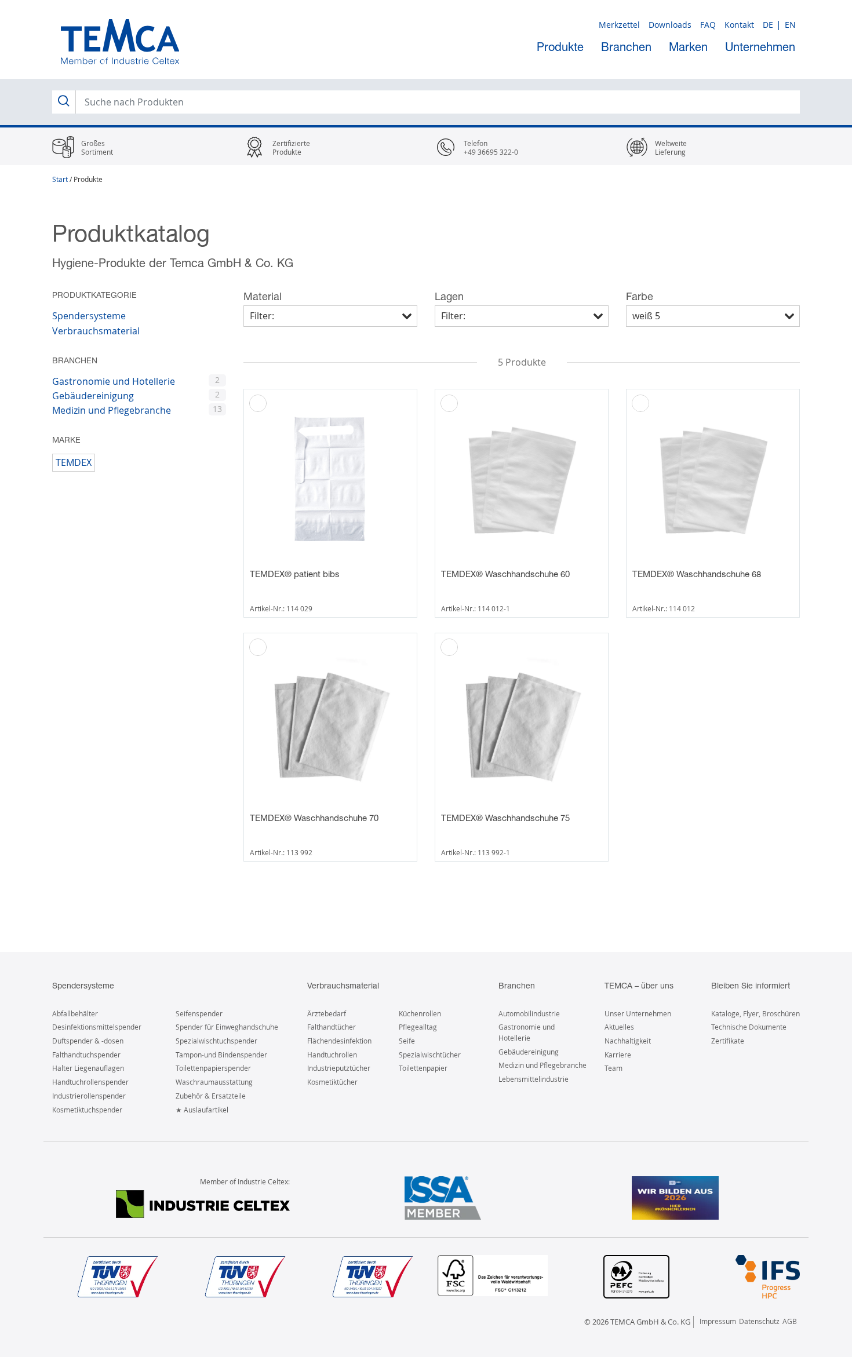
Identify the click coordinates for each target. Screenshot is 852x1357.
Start (60, 179)
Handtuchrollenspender (90, 1081)
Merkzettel (619, 24)
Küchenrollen (420, 1013)
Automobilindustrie (529, 1013)
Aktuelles (619, 1026)
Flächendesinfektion (339, 1040)
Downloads (670, 24)
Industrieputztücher (338, 1068)
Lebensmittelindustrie (533, 1079)
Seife (407, 1040)
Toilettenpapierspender (213, 1068)
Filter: (262, 315)
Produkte (560, 46)
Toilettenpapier (423, 1068)
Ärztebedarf (326, 1013)
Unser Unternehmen (638, 1013)
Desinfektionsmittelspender (96, 1026)
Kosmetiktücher (332, 1081)
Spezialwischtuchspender (216, 1040)
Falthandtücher (331, 1026)
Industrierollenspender (89, 1095)
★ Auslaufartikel (202, 1109)
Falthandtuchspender (86, 1054)
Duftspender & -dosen (87, 1040)
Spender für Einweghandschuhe (227, 1026)
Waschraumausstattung (214, 1081)
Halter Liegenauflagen (88, 1068)
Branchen (626, 46)
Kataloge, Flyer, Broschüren (755, 1013)
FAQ (708, 24)
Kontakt (739, 24)
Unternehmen (760, 46)
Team (613, 1068)
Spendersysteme (89, 315)
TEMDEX (74, 462)
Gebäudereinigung (93, 395)
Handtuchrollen (332, 1054)
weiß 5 (646, 315)
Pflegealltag (418, 1026)
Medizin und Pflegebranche (111, 410)
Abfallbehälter (75, 1013)
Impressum (718, 1321)
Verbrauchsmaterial (96, 330)
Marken (688, 46)
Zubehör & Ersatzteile (211, 1095)
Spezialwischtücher (430, 1054)
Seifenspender (199, 1013)
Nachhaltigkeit (628, 1040)
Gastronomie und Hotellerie (113, 381)
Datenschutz (759, 1321)
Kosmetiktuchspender (87, 1109)
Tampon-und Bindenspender (221, 1054)
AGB (789, 1321)
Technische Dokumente (749, 1026)
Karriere (618, 1054)
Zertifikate (727, 1040)
